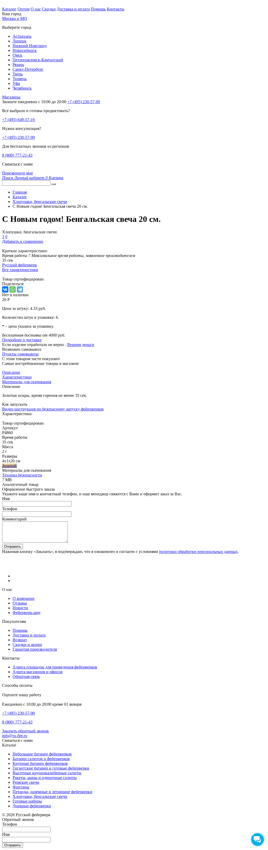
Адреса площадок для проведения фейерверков (55, 667)
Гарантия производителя (35, 649)
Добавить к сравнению (22, 241)
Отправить (12, 547)
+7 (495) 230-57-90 (18, 137)
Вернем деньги (80, 344)
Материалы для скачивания (26, 382)
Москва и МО (14, 18)
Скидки (49, 9)
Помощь (98, 9)
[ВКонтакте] (5, 289)
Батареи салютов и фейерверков (41, 758)
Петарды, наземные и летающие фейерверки (52, 791)
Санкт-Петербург (28, 69)
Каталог (9, 9)
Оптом (24, 9)
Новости (20, 608)
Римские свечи (26, 782)
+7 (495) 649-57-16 (18, 119)
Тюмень (20, 78)
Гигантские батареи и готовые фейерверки (51, 768)
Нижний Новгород (30, 45)
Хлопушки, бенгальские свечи (40, 796)
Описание (11, 372)
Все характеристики (20, 269)
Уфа (16, 83)
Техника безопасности (22, 475)
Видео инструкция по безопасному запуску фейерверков (53, 409)
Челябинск (22, 88)
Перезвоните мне (17, 173)
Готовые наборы (27, 801)
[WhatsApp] (12, 289)
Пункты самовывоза (20, 354)
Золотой (9, 465)
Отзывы (20, 603)
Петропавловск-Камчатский (38, 60)
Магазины (11, 97)
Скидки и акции (27, 644)
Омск (17, 55)
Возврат (20, 640)
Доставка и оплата (73, 9)
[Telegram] (20, 289)
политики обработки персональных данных (198, 551)
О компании (24, 598)
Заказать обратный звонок (25, 731)
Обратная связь (26, 676)
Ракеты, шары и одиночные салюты (45, 777)
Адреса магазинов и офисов (38, 672)
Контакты (115, 9)
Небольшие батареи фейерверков (42, 754)
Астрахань (22, 36)
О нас (36, 9)
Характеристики (17, 377)
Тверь (18, 74)
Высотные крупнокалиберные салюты (47, 773)
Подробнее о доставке (22, 340)
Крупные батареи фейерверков (40, 763)
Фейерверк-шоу (27, 612)
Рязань (18, 64)
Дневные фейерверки (32, 806)
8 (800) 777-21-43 (17, 155)
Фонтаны (21, 787)
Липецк (19, 41)
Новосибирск (25, 50)
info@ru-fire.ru (14, 735)
